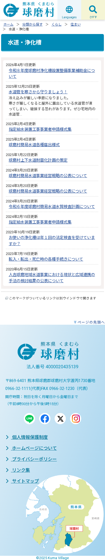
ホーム (8, 24)
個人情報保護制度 (29, 437)
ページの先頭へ (91, 322)
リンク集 (20, 470)
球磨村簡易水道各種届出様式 (34, 145)
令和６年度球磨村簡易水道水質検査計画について (52, 206)
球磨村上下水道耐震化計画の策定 (38, 160)
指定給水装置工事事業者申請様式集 (40, 129)
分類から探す (32, 24)
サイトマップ (25, 481)
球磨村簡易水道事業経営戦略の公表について (48, 175)
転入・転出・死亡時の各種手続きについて (46, 259)
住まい (76, 24)
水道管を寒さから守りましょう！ (38, 92)
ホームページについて (34, 448)
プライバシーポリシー (34, 459)
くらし (57, 24)
